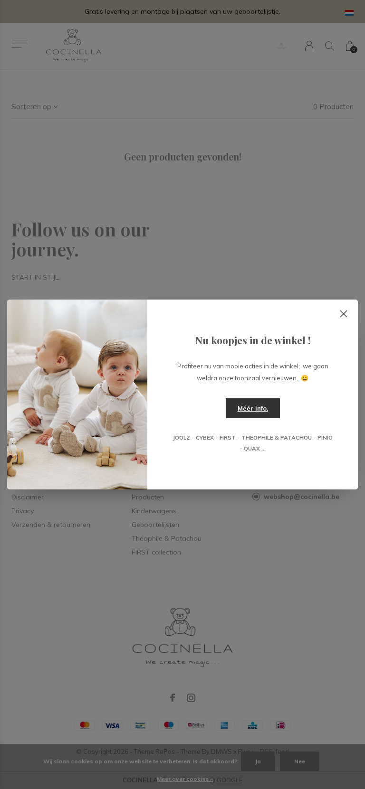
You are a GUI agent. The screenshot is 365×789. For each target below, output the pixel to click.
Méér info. (253, 408)
